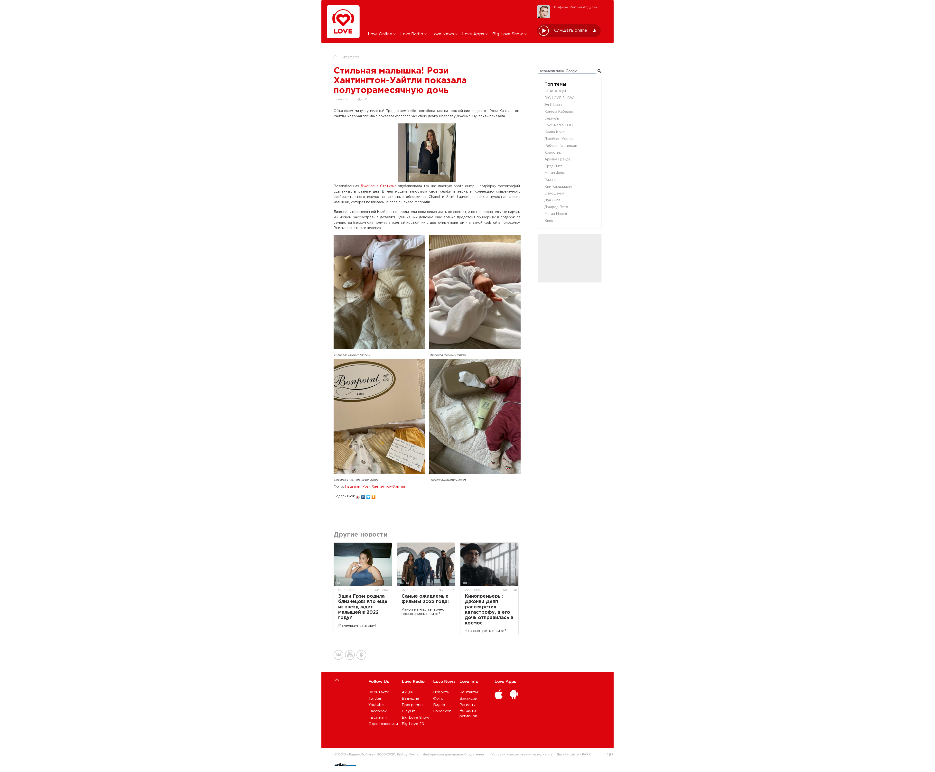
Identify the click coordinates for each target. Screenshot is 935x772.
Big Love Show (508, 34)
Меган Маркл (555, 214)
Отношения (554, 193)
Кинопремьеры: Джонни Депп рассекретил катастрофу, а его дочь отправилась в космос (489, 609)
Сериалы (552, 118)
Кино (548, 220)
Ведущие (410, 698)
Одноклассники (383, 723)
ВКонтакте (378, 692)
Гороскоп (442, 711)
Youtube (376, 705)
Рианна (550, 179)
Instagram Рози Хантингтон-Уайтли (375, 486)
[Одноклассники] (373, 496)
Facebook (377, 711)
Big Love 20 (413, 723)
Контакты (468, 692)
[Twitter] (368, 496)
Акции (407, 692)
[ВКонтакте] (363, 496)
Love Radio (412, 34)
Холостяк (552, 152)
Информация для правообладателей (453, 754)
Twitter (375, 698)
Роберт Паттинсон (560, 145)
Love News (443, 34)
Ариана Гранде (557, 159)
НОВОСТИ (351, 57)
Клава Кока (554, 132)
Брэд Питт (553, 166)
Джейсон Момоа (558, 139)
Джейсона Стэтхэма (378, 186)
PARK (586, 754)
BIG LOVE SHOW (559, 98)
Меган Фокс (554, 173)
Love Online (380, 34)
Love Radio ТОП (558, 125)
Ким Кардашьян (558, 186)
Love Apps (473, 34)
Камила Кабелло (558, 111)
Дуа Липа (552, 200)
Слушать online (570, 30)
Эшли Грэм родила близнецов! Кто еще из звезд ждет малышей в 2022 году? (362, 607)
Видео (439, 705)
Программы (412, 705)
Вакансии (468, 698)
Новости (441, 692)
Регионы (467, 705)
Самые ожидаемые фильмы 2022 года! (425, 599)
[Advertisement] (449, 15)
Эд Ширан (553, 104)
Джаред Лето (556, 207)
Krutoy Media (407, 754)
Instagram (377, 717)
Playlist (408, 711)
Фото (438, 698)
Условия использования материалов (521, 754)
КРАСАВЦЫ (555, 91)
